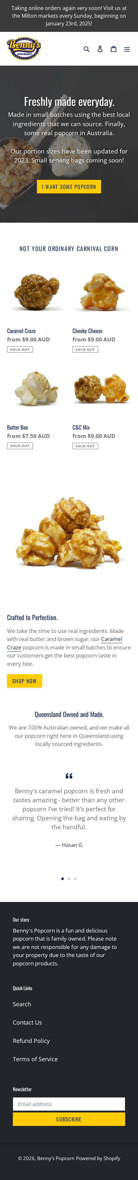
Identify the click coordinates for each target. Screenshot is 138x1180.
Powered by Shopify (98, 1158)
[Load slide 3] (75, 879)
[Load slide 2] (69, 879)
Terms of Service (35, 1059)
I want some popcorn (69, 186)
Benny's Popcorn (55, 1158)
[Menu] (127, 48)
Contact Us (27, 1022)
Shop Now (24, 681)
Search (22, 1004)
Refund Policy (31, 1041)
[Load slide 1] (62, 879)
